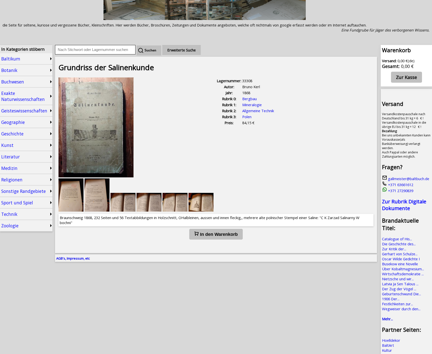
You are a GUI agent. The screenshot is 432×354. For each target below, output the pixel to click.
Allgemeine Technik (258, 110)
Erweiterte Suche (181, 49)
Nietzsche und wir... (398, 278)
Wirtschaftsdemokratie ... (403, 273)
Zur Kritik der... (394, 248)
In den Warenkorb (218, 234)
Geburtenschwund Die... (401, 293)
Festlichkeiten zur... (397, 303)
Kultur (387, 350)
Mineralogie (252, 104)
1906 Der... (391, 298)
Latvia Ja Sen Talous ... (400, 283)
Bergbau (249, 98)
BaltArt (388, 345)
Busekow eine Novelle (400, 263)
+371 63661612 (400, 184)
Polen (247, 116)
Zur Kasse (406, 77)
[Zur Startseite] (205, 18)
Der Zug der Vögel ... (399, 288)
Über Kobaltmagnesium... (403, 268)
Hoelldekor (391, 340)
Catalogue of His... (397, 238)
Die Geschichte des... (399, 243)
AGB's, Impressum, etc (73, 258)
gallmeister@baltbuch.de (408, 178)
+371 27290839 (400, 190)
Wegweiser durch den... (401, 308)
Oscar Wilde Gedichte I (401, 258)
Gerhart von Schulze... (400, 253)
